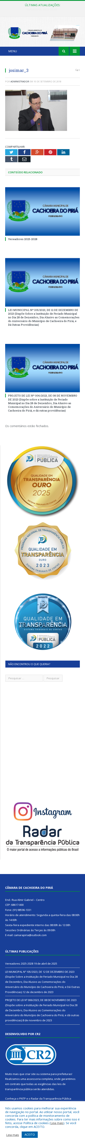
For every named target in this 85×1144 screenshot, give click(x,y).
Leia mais (57, 1123)
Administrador (20, 81)
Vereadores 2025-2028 (22, 239)
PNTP (22, 1098)
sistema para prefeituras (56, 1074)
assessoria (34, 1079)
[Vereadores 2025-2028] (42, 211)
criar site (30, 1074)
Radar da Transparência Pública (51, 1098)
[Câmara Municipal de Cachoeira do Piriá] (42, 32)
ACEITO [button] (30, 1134)
